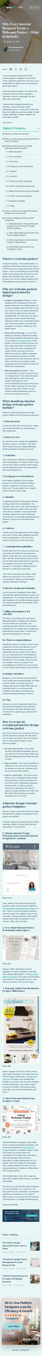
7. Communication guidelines (19, 181)
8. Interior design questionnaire (21, 186)
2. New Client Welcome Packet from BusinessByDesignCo (23, 234)
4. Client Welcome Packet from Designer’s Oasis (20, 248)
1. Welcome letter (14, 152)
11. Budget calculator (16, 201)
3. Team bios (12, 161)
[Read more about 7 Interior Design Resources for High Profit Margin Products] (35, 1279)
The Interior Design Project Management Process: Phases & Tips (14, 1262)
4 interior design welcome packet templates (19, 219)
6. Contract (12, 176)
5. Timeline (12, 171)
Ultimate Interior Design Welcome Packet (19, 908)
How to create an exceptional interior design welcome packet (21, 212)
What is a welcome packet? (17, 134)
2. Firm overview (14, 157)
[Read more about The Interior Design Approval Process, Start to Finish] (35, 1246)
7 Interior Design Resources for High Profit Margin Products (15, 1279)
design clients (26, 341)
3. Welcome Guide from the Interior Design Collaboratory (22, 241)
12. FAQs (10, 206)
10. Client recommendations (19, 196)
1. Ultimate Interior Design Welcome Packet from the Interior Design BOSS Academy (22, 226)
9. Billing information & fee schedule (23, 191)
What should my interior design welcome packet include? (18, 147)
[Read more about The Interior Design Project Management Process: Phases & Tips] (35, 1262)
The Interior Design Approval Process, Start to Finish (14, 1246)
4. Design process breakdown (20, 166)
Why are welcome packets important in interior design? (22, 140)
